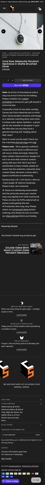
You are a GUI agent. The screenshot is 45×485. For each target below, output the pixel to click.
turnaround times (20, 209)
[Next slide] (40, 31)
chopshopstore (14, 466)
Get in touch (6, 459)
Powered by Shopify (30, 466)
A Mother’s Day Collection (19, 53)
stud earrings (21, 142)
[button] (4, 8)
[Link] (21, 1)
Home (4, 53)
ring (34, 142)
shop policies (12, 216)
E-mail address (9, 435)
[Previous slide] (3, 31)
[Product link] (21, 249)
